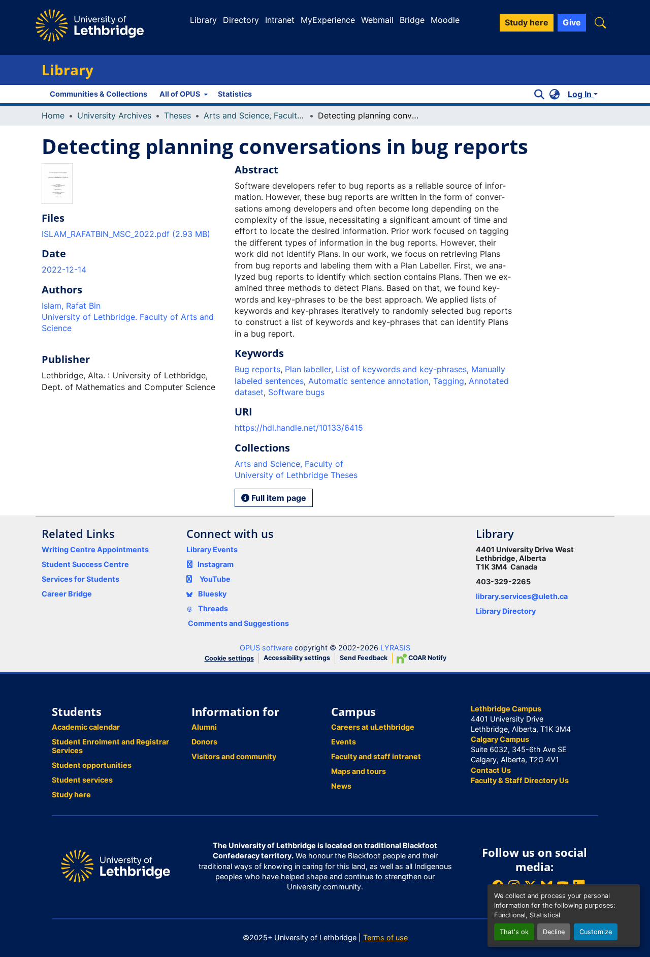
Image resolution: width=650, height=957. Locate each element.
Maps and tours (358, 771)
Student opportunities (92, 765)
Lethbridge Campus (506, 708)
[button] (600, 22)
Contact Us (491, 770)
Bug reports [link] (257, 369)
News (341, 786)
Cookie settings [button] (229, 658)
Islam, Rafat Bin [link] (71, 306)
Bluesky (211, 593)
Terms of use (385, 937)
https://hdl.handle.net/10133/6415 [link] (299, 428)
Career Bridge (67, 593)
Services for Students (80, 579)
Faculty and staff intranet (376, 756)
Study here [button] (526, 22)
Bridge (412, 20)
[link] (132, 234)
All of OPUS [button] (179, 93)
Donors (204, 741)
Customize (595, 932)
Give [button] (572, 22)
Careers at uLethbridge (372, 727)
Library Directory (506, 611)
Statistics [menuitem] (235, 93)
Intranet (280, 20)
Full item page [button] (277, 498)
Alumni (204, 727)
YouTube (215, 579)
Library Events (212, 549)
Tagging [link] (448, 381)
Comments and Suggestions (238, 623)
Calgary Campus (500, 739)
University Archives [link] (114, 115)
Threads (212, 608)
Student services (82, 779)
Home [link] (53, 115)
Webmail (377, 20)
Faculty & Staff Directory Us (520, 780)
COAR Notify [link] (426, 658)
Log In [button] (581, 94)
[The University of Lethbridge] (115, 865)
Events (343, 741)
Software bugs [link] (296, 392)
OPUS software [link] (266, 647)
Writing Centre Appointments (95, 549)
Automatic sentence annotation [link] (368, 381)
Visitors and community (233, 756)
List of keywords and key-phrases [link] (401, 369)
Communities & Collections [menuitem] (98, 93)
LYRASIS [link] (395, 647)
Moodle (445, 20)
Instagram (216, 564)
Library (203, 20)
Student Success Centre (85, 564)
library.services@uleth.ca (522, 596)
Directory (241, 20)
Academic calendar (86, 727)
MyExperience (328, 20)
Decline (554, 932)
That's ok (514, 932)
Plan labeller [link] (308, 369)
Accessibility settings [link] (297, 658)
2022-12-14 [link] (64, 269)
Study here (71, 794)
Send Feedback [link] (363, 658)
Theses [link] (177, 115)
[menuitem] (182, 94)
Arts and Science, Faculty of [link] (254, 115)
